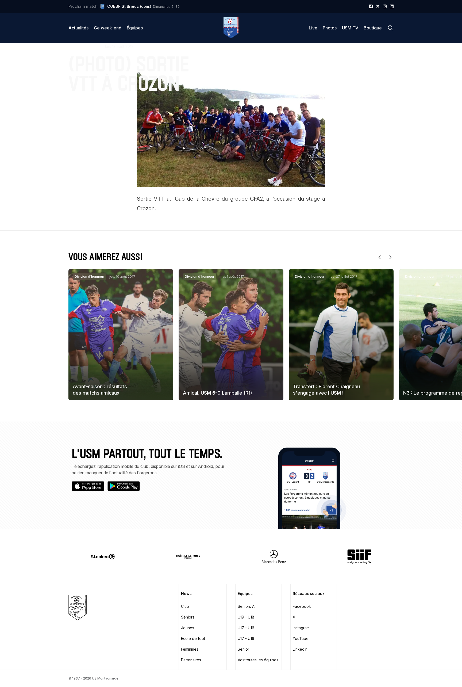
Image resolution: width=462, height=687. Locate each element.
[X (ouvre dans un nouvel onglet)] (378, 6)
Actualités (78, 27)
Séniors (187, 617)
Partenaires (191, 660)
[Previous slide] (379, 257)
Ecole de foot (193, 638)
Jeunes (187, 627)
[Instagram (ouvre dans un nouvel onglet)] (385, 6)
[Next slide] (390, 257)
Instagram (301, 627)
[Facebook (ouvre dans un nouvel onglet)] (371, 6)
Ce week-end (107, 27)
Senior (243, 649)
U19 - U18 (246, 617)
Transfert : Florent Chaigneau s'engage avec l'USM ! (326, 389)
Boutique (373, 27)
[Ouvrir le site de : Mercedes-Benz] (273, 556)
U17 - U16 (246, 627)
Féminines (189, 649)
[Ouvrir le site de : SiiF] (359, 556)
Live (313, 27)
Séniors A (246, 606)
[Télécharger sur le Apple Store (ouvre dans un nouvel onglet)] (88, 486)
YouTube (301, 638)
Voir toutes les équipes (258, 660)
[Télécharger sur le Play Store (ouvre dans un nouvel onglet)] (123, 486)
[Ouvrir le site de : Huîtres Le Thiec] (188, 556)
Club (185, 606)
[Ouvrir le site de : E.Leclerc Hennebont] (102, 556)
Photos (330, 27)
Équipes (135, 27)
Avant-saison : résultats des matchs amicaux (100, 389)
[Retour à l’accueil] (231, 28)
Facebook (302, 606)
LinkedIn (300, 649)
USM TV (350, 27)
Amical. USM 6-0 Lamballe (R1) (217, 393)
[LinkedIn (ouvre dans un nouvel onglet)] (392, 6)
